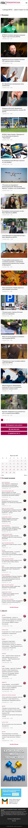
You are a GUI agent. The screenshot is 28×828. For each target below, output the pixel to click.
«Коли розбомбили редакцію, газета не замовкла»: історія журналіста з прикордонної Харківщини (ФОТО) (12, 698)
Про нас (14, 820)
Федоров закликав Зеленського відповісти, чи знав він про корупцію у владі (12, 503)
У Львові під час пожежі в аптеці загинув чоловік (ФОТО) (10, 594)
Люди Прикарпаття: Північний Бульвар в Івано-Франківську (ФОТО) (13, 236)
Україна (3, 550)
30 (14, 472)
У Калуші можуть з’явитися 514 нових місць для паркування (12, 312)
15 (10, 466)
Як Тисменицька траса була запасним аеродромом (12, 725)
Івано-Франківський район (8, 491)
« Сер (2, 475)
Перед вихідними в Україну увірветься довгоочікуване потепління (13, 288)
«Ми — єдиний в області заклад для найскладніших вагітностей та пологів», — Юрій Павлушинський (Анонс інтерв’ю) (11, 658)
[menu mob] (26, 3)
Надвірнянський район (7, 534)
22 (10, 469)
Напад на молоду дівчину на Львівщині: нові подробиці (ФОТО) (13, 337)
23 (14, 469)
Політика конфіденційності (14, 818)
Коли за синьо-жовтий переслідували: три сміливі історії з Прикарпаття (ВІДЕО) (12, 569)
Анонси (4, 653)
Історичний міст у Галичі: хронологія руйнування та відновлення (12, 632)
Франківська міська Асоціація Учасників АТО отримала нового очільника (13, 60)
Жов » (25, 475)
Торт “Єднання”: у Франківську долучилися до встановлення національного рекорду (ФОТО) (10, 485)
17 (17, 466)
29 (10, 472)
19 (25, 466)
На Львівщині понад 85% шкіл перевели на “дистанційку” (13, 161)
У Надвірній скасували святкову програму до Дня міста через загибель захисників (12, 537)
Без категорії (5, 499)
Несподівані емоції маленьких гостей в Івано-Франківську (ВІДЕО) (13, 211)
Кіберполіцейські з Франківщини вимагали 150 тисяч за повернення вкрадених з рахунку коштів (11, 387)
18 (21, 466)
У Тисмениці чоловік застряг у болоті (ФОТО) (11, 545)
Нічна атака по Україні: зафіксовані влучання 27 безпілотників (11, 587)
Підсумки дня (15, 429)
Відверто (4, 682)
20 (2, 469)
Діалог (4, 611)
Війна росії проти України (8, 508)
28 (6, 472)
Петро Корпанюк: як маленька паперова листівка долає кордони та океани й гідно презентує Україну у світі (11, 736)
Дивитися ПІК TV (15, 433)
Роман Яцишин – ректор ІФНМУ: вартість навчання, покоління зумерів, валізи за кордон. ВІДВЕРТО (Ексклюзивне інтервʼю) (12, 687)
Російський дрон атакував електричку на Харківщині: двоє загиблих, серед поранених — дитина (12, 511)
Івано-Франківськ (6, 482)
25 (21, 469)
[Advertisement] (11, 444)
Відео (3, 566)
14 (6, 466)
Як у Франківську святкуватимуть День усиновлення (13, 84)
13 (2, 466)
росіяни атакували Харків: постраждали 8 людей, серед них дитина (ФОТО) (12, 601)
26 (25, 469)
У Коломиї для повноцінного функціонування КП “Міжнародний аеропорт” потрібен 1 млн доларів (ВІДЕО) (13, 186)
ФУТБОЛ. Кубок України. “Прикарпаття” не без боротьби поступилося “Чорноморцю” (13, 136)
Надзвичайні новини (7, 517)
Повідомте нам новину (15, 425)
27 (2, 472)
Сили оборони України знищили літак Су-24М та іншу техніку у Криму (12, 561)
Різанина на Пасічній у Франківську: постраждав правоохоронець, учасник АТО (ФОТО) (14, 110)
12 (25, 464)
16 (14, 466)
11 (21, 464)
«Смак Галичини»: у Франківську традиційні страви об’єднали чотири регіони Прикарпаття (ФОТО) (11, 528)
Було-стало (5, 629)
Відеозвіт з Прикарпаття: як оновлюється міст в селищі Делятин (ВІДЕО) (13, 412)
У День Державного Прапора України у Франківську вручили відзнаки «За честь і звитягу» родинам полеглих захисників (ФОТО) (12, 578)
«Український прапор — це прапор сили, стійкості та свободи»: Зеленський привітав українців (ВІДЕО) (12, 553)
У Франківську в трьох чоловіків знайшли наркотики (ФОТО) (13, 361)
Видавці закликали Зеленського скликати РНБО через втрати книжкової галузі (10, 520)
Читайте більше (14, 607)
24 (17, 469)
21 (6, 469)
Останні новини (8, 478)
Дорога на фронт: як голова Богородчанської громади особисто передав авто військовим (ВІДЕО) (11, 494)
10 (17, 464)
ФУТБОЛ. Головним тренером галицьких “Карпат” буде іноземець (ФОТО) (13, 35)
